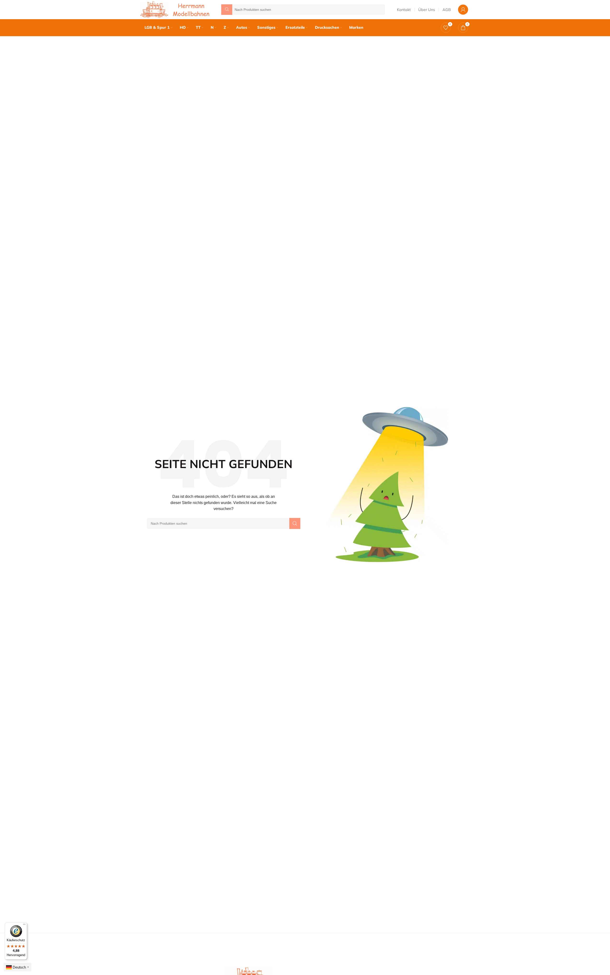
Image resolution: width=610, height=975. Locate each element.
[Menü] (24, 925)
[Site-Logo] (176, 9)
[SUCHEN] (294, 523)
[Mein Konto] (463, 9)
